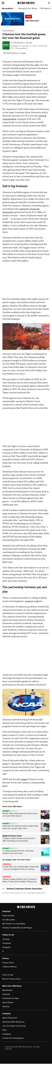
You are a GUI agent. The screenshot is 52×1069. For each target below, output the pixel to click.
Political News (8, 916)
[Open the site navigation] (9, 3)
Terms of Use (7, 975)
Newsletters (7, 990)
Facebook (6, 943)
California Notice (9, 967)
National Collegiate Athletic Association (24, 888)
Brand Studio (7, 1002)
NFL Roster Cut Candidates (13, 924)
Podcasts (6, 994)
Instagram (6, 947)
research (29, 601)
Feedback (6, 1034)
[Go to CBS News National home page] (26, 3)
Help (4, 1030)
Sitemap (5, 1006)
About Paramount (9, 1018)
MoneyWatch (7, 8)
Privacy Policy (8, 963)
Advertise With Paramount (13, 1022)
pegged (24, 779)
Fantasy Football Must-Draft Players (17, 928)
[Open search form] (49, 3)
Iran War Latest (8, 920)
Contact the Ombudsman (13, 1038)
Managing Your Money (28, 8)
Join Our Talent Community (14, 1026)
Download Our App (10, 998)
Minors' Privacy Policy (11, 979)
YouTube (6, 939)
